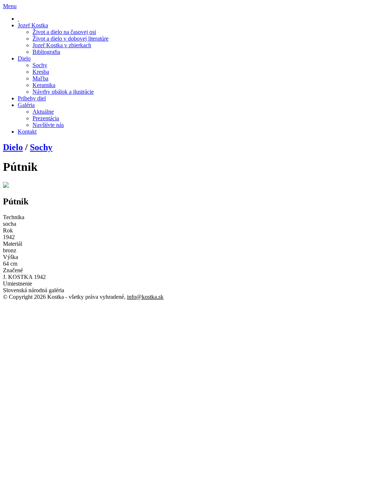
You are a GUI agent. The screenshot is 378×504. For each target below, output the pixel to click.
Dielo (13, 147)
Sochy (41, 147)
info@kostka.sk (145, 297)
